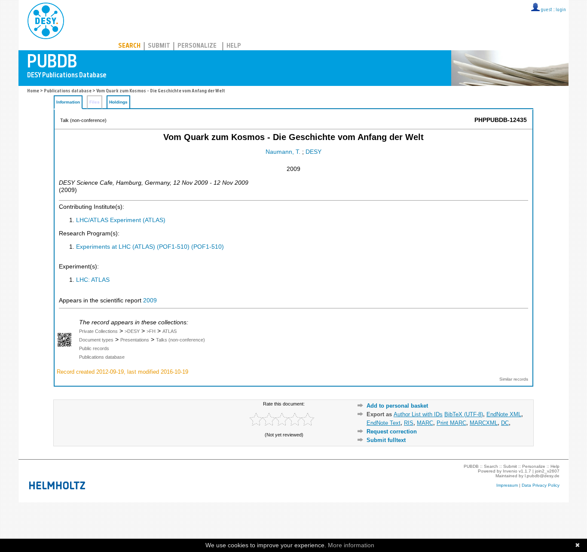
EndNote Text (384, 423)
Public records (94, 348)
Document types (96, 339)
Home (33, 91)
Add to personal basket (397, 406)
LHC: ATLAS (93, 280)
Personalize (197, 46)
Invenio (510, 471)
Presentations (134, 339)
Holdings (118, 102)
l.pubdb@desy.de (542, 475)
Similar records (513, 379)
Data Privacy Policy (540, 485)
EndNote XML (503, 414)
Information (68, 102)
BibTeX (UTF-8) (463, 414)
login (561, 10)
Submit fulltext (386, 440)
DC (505, 423)
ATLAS (169, 331)
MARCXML (484, 423)
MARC (425, 423)
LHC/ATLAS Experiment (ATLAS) (120, 220)
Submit (159, 46)
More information (351, 545)
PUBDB (83, 19)
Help (233, 46)
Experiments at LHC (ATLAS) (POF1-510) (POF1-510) (150, 247)
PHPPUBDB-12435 (500, 120)
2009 (150, 300)
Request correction (392, 431)
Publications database (68, 91)
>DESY (132, 331)
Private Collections (98, 331)
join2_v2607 (547, 471)
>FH (151, 331)
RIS (408, 423)
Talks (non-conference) (180, 339)
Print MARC (451, 423)
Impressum (507, 485)
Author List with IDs (418, 414)
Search (129, 46)
